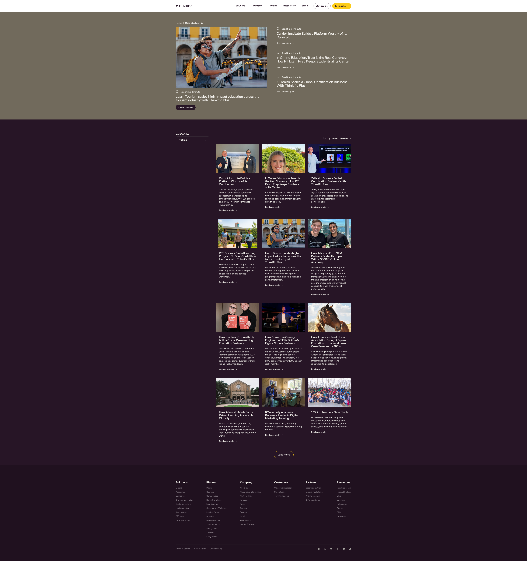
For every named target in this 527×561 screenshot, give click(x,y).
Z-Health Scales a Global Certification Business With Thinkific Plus (312, 83)
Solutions (240, 5)
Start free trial (322, 6)
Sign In (305, 5)
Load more (283, 454)
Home (179, 23)
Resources (288, 5)
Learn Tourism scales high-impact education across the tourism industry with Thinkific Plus (218, 98)
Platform (257, 5)
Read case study (186, 108)
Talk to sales (340, 6)
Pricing (273, 5)
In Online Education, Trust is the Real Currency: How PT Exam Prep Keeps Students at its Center (313, 59)
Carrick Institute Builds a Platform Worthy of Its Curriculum (312, 35)
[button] (192, 139)
